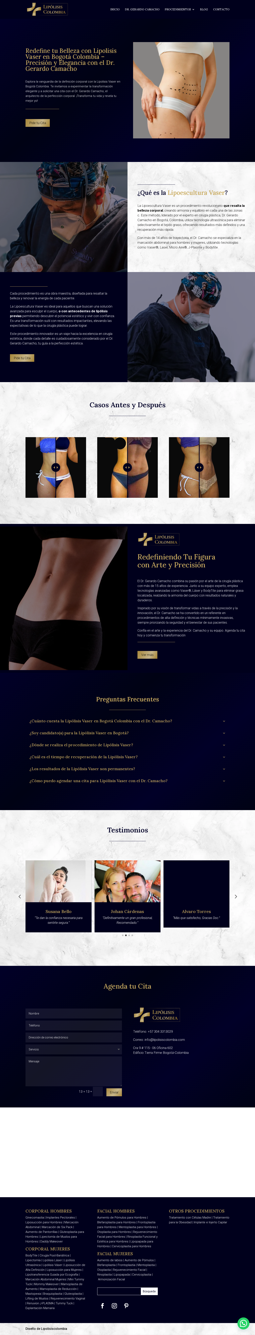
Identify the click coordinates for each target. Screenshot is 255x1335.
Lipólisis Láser (52, 1260)
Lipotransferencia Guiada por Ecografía (52, 1274)
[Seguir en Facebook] (102, 1306)
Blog (204, 9)
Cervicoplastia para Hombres (131, 1246)
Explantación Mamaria (40, 1308)
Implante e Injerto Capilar (210, 1222)
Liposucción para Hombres (44, 1222)
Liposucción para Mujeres (64, 1270)
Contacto (221, 9)
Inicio (115, 9)
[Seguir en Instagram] (114, 1306)
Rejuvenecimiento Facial (129, 1270)
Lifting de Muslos (37, 1298)
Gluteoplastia (73, 1294)
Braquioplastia (52, 1294)
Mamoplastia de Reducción (58, 1289)
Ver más (147, 655)
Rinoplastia (104, 1274)
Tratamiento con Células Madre (190, 1217)
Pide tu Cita (37, 123)
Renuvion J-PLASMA (40, 1303)
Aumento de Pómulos (139, 1260)
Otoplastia (104, 1270)
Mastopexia (33, 1294)
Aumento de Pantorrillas (42, 1232)
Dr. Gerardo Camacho (142, 9)
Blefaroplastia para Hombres (116, 1222)
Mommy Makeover (46, 1284)
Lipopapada (122, 1274)
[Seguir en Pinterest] (126, 1306)
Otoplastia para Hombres (114, 1232)
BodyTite (31, 1255)
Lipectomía (33, 1260)
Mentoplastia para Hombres (137, 1227)
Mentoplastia (146, 1265)
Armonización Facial (111, 1279)
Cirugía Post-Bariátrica (54, 1255)
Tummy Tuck (64, 1303)
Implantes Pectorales (61, 1217)
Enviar (114, 1092)
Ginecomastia (35, 1217)
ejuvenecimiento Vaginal (68, 1298)
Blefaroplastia (106, 1265)
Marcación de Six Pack (57, 1227)
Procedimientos (178, 9)
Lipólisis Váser (52, 1265)
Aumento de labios (110, 1260)
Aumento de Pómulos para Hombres (121, 1217)
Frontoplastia (126, 1265)
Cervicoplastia (141, 1274)
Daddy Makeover (51, 1241)
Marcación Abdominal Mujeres (46, 1279)
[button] (20, 896)
